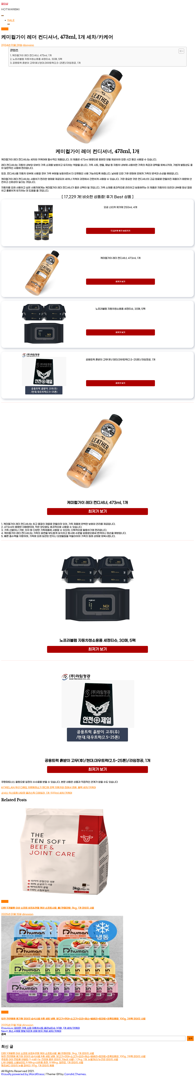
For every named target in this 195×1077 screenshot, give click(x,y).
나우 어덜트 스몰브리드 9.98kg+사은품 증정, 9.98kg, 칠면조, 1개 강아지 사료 (42, 1062)
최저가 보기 (120, 282)
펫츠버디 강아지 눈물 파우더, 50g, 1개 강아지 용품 (27, 1065)
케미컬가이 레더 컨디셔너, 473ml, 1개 (32, 55)
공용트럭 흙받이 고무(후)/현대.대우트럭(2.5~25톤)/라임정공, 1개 (47, 63)
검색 (3, 1034)
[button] (179, 51)
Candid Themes (75, 1074)
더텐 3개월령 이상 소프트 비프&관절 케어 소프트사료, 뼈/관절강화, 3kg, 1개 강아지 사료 (47, 908)
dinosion (28, 45)
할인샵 (4, 3)
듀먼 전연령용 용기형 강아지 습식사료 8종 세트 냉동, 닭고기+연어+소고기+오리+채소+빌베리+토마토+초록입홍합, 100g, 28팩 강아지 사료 (73, 1018)
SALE (10, 20)
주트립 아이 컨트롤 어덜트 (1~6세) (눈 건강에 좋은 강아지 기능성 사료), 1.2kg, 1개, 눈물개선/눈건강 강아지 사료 (59, 1059)
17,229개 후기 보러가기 (120, 231)
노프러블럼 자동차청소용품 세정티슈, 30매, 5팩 (37, 59)
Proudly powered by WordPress (23, 1074)
